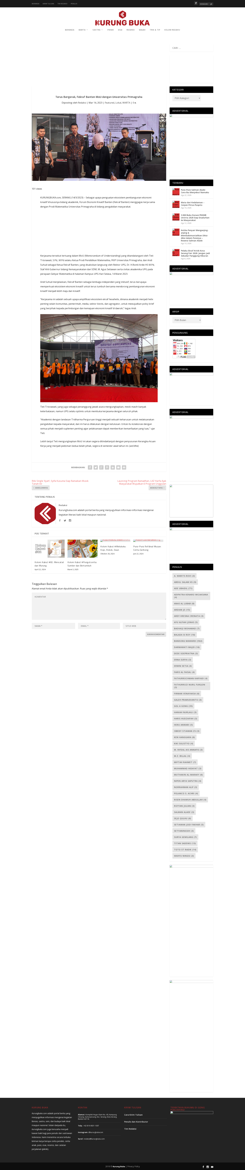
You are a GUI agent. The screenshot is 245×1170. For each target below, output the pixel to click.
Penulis (74, 3)
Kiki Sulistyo (183, 743)
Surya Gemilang (185, 837)
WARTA (82, 30)
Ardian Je (182, 609)
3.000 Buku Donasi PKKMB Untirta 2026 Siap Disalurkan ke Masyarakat (195, 218)
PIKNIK (110, 30)
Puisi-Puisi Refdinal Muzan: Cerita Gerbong (147, 548)
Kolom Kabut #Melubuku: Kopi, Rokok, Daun (113, 548)
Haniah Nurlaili (185, 712)
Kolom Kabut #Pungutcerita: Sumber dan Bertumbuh (82, 564)
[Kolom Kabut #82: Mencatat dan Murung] (50, 549)
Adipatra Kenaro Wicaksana (191, 596)
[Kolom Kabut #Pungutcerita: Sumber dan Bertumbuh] (82, 549)
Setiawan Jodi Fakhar (189, 824)
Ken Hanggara (184, 737)
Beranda (35, 3)
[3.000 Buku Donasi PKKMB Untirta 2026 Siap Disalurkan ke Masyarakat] (175, 217)
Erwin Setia (183, 666)
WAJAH (142, 30)
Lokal (118, 102)
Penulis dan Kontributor (136, 1121)
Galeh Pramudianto (188, 699)
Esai (120, 30)
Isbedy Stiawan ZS (186, 731)
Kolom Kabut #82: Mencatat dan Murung (49, 564)
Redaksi (82, 102)
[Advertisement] (99, 65)
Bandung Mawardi (188, 641)
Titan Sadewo (185, 843)
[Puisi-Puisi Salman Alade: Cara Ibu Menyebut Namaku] (175, 191)
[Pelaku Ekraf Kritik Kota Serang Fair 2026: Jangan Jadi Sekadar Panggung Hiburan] (175, 252)
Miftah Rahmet (185, 762)
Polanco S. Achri (186, 793)
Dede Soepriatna (186, 653)
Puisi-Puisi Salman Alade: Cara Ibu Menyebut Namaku (195, 191)
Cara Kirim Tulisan (133, 1114)
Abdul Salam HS (185, 582)
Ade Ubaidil (183, 588)
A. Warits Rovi (184, 576)
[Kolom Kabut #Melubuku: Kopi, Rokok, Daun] (115, 541)
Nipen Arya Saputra (187, 781)
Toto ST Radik (185, 849)
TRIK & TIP (155, 30)
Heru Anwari (183, 724)
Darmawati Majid (187, 647)
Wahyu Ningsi (184, 855)
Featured (109, 102)
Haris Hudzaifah (185, 718)
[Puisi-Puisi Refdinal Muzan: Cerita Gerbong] (148, 541)
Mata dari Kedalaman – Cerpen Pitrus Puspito (192, 203)
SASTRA (96, 30)
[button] (172, 67)
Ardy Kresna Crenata (188, 616)
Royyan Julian (184, 806)
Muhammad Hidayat (187, 768)
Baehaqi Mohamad (186, 628)
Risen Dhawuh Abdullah (190, 799)
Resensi (131, 30)
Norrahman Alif (185, 787)
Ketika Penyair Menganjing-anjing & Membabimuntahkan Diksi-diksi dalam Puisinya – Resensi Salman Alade (194, 235)
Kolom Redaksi (172, 30)
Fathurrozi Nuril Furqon (189, 686)
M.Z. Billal (182, 756)
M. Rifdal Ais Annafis (188, 749)
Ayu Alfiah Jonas (186, 622)
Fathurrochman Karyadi (190, 678)
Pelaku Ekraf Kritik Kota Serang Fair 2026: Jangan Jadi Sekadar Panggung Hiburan (195, 253)
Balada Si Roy (184, 634)
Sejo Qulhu (182, 818)
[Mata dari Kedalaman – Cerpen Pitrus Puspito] (175, 204)
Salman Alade (184, 812)
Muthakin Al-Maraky (188, 774)
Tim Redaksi (62, 3)
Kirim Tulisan (48, 3)
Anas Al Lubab (184, 603)
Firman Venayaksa (186, 693)
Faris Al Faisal (184, 672)
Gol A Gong (183, 706)
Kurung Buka (119, 1166)
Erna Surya (182, 659)
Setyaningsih (184, 830)
